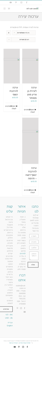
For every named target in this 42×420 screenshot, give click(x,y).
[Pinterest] (17, 308)
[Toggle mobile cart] (9, 8)
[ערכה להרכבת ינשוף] (12, 66)
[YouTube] (25, 312)
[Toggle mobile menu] (5, 8)
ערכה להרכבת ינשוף (14, 91)
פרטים (26, 110)
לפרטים (23, 253)
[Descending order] (9, 32)
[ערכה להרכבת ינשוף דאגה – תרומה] (30, 141)
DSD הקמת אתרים (24, 343)
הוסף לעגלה (32, 111)
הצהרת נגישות (13, 343)
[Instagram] (21, 308)
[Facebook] (25, 308)
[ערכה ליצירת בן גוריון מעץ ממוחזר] (30, 66)
